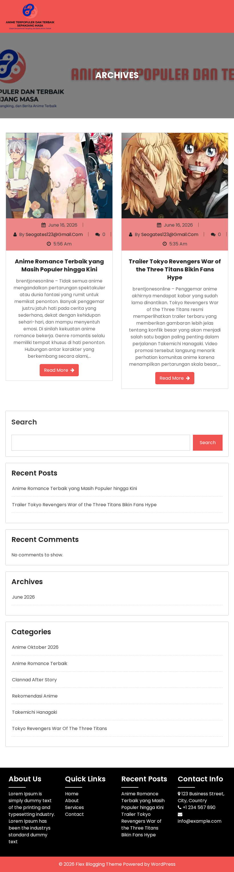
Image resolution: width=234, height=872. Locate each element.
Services (74, 807)
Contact (74, 814)
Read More (56, 370)
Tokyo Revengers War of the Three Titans (59, 728)
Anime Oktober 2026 (35, 647)
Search (24, 422)
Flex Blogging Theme (99, 864)
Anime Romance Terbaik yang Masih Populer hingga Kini (59, 265)
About (72, 800)
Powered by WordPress (149, 864)
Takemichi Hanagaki (34, 712)
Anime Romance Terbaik (39, 663)
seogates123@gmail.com (54, 234)
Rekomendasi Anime (35, 696)
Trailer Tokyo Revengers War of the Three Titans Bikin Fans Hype (175, 269)
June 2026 (23, 597)
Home (71, 793)
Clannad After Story (34, 679)
